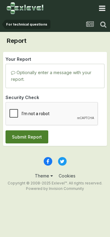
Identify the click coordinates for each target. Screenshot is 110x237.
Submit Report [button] (27, 136)
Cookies (67, 175)
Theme (42, 175)
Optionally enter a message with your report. (51, 76)
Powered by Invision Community (55, 188)
